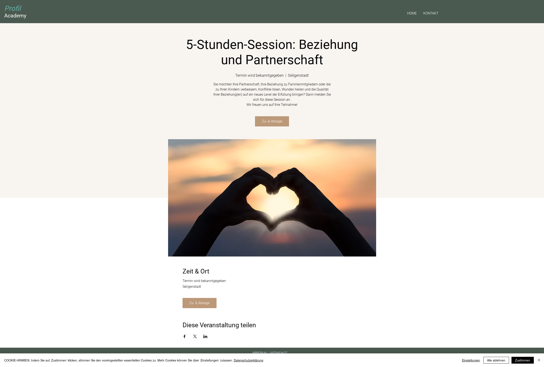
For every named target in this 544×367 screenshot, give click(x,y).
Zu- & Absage (272, 121)
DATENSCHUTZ (278, 352)
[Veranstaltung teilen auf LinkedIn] (205, 336)
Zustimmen (522, 360)
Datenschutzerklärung (248, 360)
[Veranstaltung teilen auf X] (195, 336)
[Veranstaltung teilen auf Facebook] (185, 336)
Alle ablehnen (496, 360)
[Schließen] (538, 360)
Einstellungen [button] (471, 360)
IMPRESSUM (259, 352)
